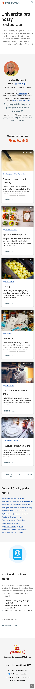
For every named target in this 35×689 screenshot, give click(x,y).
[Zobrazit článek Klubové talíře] (17, 427)
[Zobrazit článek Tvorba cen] (17, 320)
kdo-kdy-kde (8, 511)
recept (21, 526)
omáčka (23, 174)
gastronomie (9, 385)
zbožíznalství (9, 281)
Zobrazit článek (10, 199)
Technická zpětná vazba (17, 680)
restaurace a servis (11, 441)
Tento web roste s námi (19, 674)
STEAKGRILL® (22, 93)
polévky (18, 523)
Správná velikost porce (14, 234)
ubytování (24, 529)
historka (27, 505)
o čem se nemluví (10, 520)
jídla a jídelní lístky (11, 174)
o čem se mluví (17, 517)
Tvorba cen (8, 338)
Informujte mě (11, 625)
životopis (22, 83)
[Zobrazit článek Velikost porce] (17, 216)
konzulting (8, 333)
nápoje (6, 517)
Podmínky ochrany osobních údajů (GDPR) (17, 665)
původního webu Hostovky (21, 100)
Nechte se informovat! (26, 610)
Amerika (7, 498)
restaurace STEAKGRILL (23, 657)
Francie (6, 505)
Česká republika (18, 498)
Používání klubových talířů (16, 446)
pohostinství (8, 523)
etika (17, 501)
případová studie (10, 526)
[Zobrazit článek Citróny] (17, 268)
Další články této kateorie (19, 475)
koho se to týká (21, 511)
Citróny (6, 286)
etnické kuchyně (27, 501)
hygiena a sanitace (10, 508)
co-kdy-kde (8, 501)
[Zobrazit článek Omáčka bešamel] (17, 160)
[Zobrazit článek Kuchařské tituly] (17, 372)
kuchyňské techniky (21, 514)
